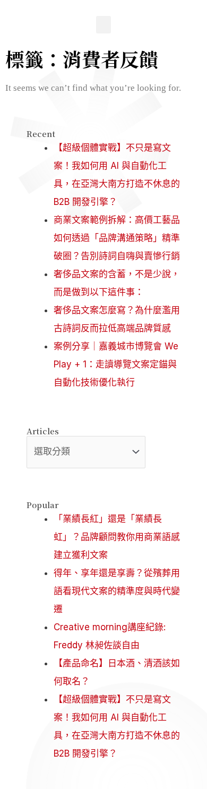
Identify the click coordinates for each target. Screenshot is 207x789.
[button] (103, 24)
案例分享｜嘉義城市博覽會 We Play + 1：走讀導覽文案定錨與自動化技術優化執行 (116, 364)
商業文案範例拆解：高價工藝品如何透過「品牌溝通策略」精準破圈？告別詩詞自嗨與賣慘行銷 (117, 238)
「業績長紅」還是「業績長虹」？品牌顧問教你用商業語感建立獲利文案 (117, 536)
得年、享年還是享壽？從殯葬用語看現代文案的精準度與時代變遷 (117, 591)
